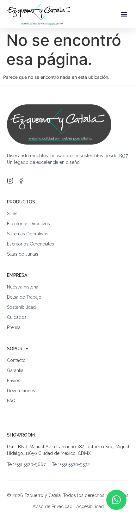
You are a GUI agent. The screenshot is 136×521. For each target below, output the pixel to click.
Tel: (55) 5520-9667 (29, 464)
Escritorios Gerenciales (30, 243)
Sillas (12, 213)
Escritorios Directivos (28, 223)
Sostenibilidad (21, 307)
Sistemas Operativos (27, 233)
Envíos (13, 380)
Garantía (15, 370)
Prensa (14, 327)
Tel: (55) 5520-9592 (71, 464)
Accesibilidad (90, 506)
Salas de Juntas (22, 254)
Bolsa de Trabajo (24, 297)
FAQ (11, 400)
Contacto (16, 360)
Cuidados (17, 317)
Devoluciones (21, 390)
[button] (124, 14)
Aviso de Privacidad (52, 506)
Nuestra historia (22, 286)
